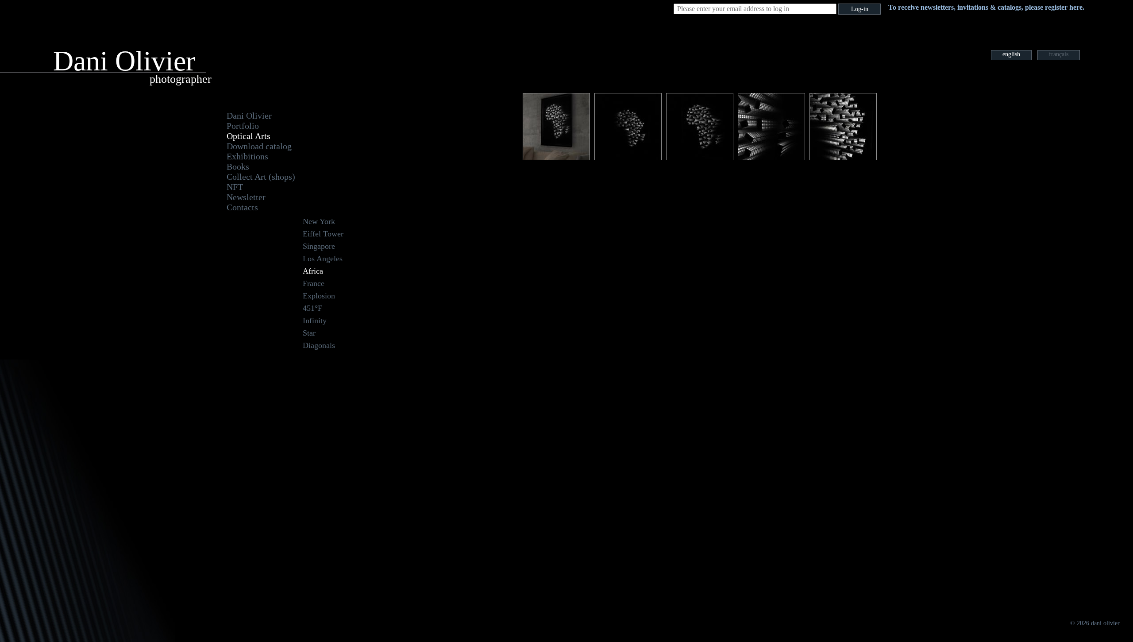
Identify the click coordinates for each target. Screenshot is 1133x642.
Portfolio (243, 126)
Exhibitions (247, 156)
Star (309, 333)
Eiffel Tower (323, 233)
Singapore (318, 246)
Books (238, 166)
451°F (312, 308)
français (1058, 54)
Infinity (314, 320)
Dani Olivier (249, 115)
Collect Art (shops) (261, 177)
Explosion (318, 295)
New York (318, 221)
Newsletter (246, 197)
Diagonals (318, 345)
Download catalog (259, 146)
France (313, 283)
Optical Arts (248, 136)
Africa (313, 271)
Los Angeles (322, 258)
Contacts (242, 207)
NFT (235, 187)
